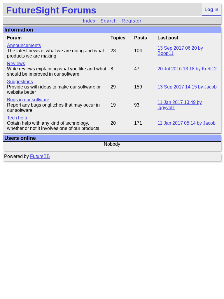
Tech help (17, 117)
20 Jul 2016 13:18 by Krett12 (187, 68)
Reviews (16, 63)
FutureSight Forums (51, 10)
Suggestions (20, 81)
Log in (211, 9)
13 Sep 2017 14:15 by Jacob (187, 86)
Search (108, 20)
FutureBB (40, 156)
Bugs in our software (28, 99)
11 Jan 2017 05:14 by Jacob (187, 123)
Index (89, 20)
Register (131, 20)
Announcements (24, 45)
